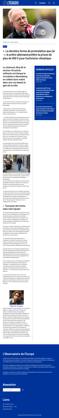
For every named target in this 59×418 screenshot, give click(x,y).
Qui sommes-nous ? (8, 404)
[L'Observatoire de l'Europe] (11, 3)
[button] (49, 3)
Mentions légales (8, 406)
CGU (15, 406)
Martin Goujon (14, 42)
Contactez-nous (7, 409)
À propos (42, 3)
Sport (5, 46)
